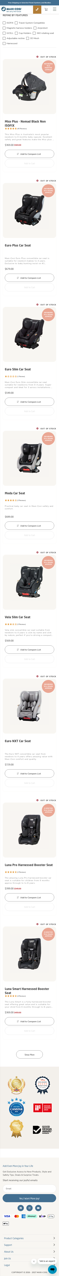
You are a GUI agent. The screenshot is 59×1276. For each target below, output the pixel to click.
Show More (29, 1054)
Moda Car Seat (15, 493)
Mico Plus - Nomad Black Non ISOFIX (25, 123)
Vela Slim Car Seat (17, 617)
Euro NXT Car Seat (18, 741)
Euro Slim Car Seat (18, 369)
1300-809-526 (37, 10)
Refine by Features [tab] (15, 15)
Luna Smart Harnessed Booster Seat (27, 990)
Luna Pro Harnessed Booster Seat (29, 865)
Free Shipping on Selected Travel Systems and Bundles (29, 3)
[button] (29, 128)
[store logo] (11, 9)
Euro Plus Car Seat (18, 245)
